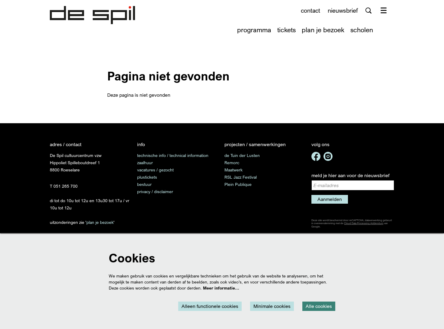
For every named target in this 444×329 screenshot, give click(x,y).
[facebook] (315, 156)
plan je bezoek (100, 222)
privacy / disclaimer (155, 191)
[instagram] (328, 156)
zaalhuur (145, 162)
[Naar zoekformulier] (368, 10)
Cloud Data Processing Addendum (363, 223)
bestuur (144, 184)
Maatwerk (233, 169)
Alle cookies (319, 306)
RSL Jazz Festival (240, 177)
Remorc (231, 162)
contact (310, 10)
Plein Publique (238, 184)
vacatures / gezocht (155, 169)
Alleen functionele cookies (210, 306)
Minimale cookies (272, 306)
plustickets (147, 177)
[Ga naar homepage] (92, 15)
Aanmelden (329, 199)
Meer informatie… (221, 287)
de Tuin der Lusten (242, 155)
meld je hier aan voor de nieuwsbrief (350, 175)
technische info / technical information (172, 155)
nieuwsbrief (343, 10)
